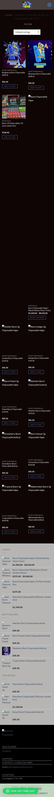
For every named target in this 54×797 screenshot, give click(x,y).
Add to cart (10, 86)
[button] (20, 791)
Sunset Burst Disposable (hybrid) (38, 463)
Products (6, 751)
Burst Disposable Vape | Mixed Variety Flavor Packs (39, 309)
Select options (37, 317)
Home (8, 15)
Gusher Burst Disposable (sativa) (12, 359)
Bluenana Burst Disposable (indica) (39, 75)
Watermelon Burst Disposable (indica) (36, 518)
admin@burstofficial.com (20, 767)
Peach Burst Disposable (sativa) (12, 410)
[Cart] (49, 5)
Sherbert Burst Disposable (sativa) (39, 412)
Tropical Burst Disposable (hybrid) (13, 519)
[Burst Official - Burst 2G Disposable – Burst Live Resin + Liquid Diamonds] (27, 5)
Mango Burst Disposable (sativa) (38, 359)
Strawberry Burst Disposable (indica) (10, 465)
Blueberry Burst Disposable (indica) (13, 73)
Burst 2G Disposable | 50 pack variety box (12, 124)
